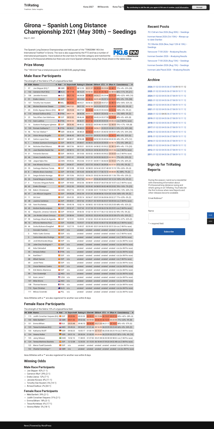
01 (154, 87)
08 (174, 87)
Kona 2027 (88, 7)
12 (185, 91)
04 (163, 87)
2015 (150, 136)
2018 (150, 123)
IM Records (103, 7)
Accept (199, 7)
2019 (150, 118)
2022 (150, 105)
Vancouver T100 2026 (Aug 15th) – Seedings (168, 61)
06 (168, 87)
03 (160, 87)
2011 (150, 154)
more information (182, 7)
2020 (150, 114)
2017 (150, 127)
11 (182, 91)
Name (151, 211)
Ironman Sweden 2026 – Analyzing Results (167, 56)
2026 (150, 87)
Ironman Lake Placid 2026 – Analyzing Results (169, 70)
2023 (150, 100)
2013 (150, 145)
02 (157, 87)
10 (179, 91)
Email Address (155, 198)
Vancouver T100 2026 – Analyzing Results (167, 52)
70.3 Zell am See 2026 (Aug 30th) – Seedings (168, 32)
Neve (26, 425)
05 (165, 87)
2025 (150, 91)
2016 (150, 132)
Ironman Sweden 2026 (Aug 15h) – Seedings (168, 65)
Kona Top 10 (118, 7)
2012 (150, 150)
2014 (150, 141)
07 (171, 87)
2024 (150, 96)
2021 (150, 109)
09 (176, 91)
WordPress (46, 425)
